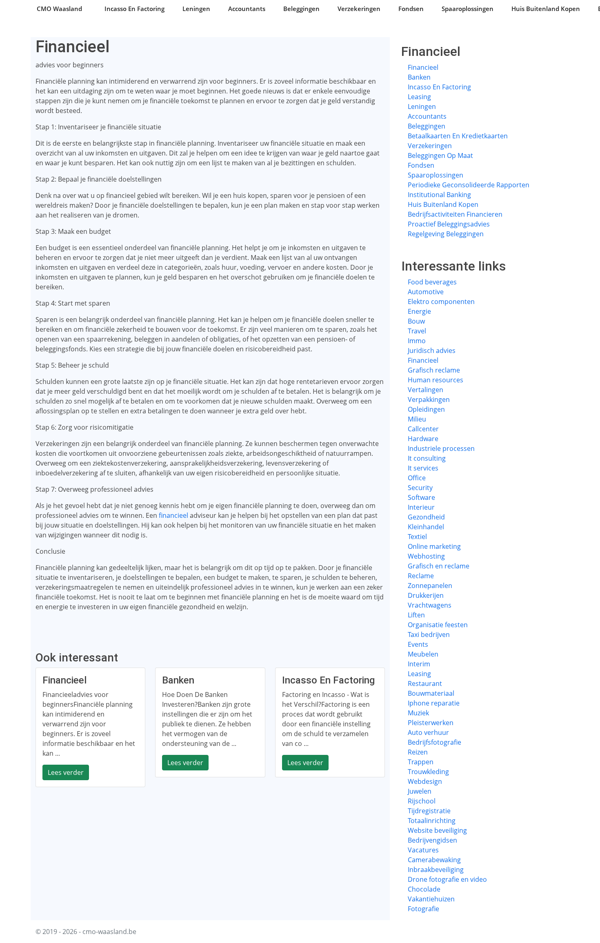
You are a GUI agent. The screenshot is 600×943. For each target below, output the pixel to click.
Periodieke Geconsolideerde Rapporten (468, 184)
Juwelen (419, 791)
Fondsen (411, 8)
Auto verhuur (428, 732)
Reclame (421, 575)
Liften (416, 614)
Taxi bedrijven (429, 634)
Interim (419, 663)
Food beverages (432, 281)
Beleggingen (301, 8)
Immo (417, 340)
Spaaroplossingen (467, 8)
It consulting (427, 458)
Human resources (435, 379)
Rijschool (422, 801)
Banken (419, 77)
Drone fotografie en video (447, 879)
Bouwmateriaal (431, 693)
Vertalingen (425, 389)
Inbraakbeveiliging (436, 869)
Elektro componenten (441, 301)
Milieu (417, 419)
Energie (419, 311)
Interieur (421, 507)
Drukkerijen (426, 595)
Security (420, 487)
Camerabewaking (434, 859)
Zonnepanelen (430, 585)
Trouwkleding (428, 771)
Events (418, 644)
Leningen (196, 8)
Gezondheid (426, 517)
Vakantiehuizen (431, 898)
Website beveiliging (437, 830)
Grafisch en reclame (438, 565)
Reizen (418, 752)
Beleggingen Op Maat (440, 155)
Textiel (417, 536)
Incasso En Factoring (134, 8)
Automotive (426, 291)
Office (417, 477)
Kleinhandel (426, 526)
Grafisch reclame (434, 370)
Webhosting (426, 556)
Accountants (246, 8)
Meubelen (423, 654)
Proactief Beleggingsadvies (449, 224)
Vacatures (423, 849)
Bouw (416, 321)
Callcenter (423, 428)
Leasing (419, 96)
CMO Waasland (59, 8)
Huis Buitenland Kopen (545, 8)
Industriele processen (441, 448)
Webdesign (425, 781)
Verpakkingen (429, 399)
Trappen (420, 761)
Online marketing (434, 546)
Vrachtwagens (429, 605)
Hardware (423, 438)
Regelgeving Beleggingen (446, 233)
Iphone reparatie (434, 703)
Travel (417, 330)
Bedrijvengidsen (432, 840)
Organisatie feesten (438, 624)
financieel (173, 515)
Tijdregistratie (429, 810)
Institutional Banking (439, 194)
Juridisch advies (432, 350)
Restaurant (425, 683)
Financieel (423, 67)
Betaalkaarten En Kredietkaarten (458, 135)
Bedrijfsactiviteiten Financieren (455, 214)
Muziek (418, 712)
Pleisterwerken (430, 722)
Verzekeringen (359, 8)
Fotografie (423, 908)
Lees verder (66, 772)
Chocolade (424, 889)
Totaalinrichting (432, 820)
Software (421, 497)
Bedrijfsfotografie (434, 742)
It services (423, 468)
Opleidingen (426, 409)
